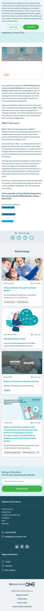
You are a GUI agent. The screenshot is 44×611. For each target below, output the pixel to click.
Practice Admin (9, 302)
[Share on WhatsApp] (31, 238)
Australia (8, 566)
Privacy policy (22, 602)
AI (38, 452)
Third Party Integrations (12, 452)
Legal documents (22, 595)
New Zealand (10, 570)
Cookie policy (22, 599)
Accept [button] (31, 27)
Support (7, 390)
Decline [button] (14, 27)
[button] (22, 209)
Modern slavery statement (22, 606)
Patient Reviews (22, 302)
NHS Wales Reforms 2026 (14, 339)
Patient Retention (28, 452)
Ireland (8, 561)
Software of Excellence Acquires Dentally (21, 381)
